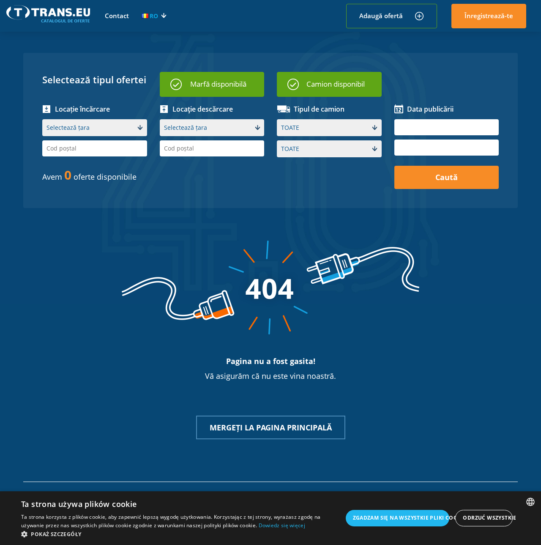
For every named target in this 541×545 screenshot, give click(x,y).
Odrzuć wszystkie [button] (488, 517)
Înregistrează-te (488, 15)
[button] (182, 534)
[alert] (270, 518)
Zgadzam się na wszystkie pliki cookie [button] (401, 517)
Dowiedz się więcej (282, 525)
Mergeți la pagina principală (271, 427)
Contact (117, 15)
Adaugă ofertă (381, 15)
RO (154, 16)
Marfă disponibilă (218, 84)
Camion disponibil (335, 84)
